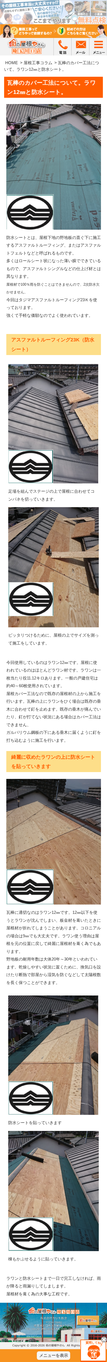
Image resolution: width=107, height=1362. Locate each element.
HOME (11, 62)
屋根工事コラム (38, 62)
